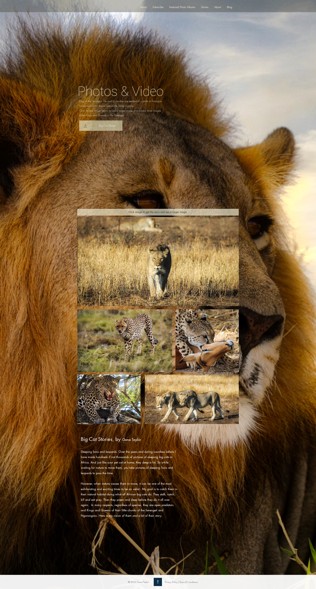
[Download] (85, 125)
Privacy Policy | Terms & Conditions (181, 582)
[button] (158, 212)
